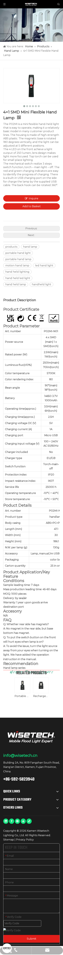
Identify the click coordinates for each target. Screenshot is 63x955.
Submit (31, 938)
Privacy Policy (25, 839)
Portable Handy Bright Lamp (22, 696)
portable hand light (18, 253)
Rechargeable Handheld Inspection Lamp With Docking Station (40, 696)
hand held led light (17, 278)
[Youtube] (23, 821)
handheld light (41, 284)
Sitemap (8, 839)
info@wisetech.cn (20, 755)
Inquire (33, 198)
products (11, 246)
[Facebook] (11, 821)
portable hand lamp (18, 259)
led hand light (44, 265)
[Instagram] (17, 821)
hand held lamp (15, 284)
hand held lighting (17, 271)
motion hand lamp (17, 265)
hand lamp (30, 246)
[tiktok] (29, 821)
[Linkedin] (5, 821)
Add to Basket (31, 206)
